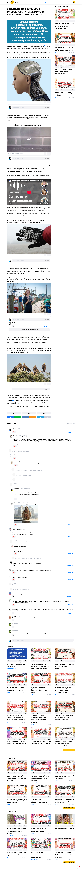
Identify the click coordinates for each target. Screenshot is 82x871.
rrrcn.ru (49, 408)
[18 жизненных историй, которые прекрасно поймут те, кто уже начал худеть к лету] (17, 654)
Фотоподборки (10, 835)
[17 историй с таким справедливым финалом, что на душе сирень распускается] (41, 790)
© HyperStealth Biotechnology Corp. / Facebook (15, 153)
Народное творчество (11, 668)
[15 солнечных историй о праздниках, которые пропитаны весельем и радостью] (41, 819)
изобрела (32, 336)
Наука (8, 5)
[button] (14, 413)
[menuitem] (27, 2)
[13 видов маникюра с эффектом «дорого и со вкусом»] (65, 819)
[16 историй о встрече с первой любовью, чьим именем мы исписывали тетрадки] (65, 732)
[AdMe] (14, 2)
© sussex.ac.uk (9, 314)
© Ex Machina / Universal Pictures (12, 102)
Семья (8, 722)
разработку (35, 266)
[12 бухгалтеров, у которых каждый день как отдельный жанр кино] (65, 83)
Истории (56, 30)
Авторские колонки (34, 859)
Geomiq (18, 114)
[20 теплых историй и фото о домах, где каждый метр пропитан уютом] (65, 60)
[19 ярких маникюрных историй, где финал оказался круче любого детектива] (65, 790)
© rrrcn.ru (8, 383)
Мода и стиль (57, 831)
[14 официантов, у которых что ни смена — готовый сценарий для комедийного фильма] (17, 790)
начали (13, 400)
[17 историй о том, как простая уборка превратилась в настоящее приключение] (65, 706)
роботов (46, 45)
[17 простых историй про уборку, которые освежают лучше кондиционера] (65, 766)
